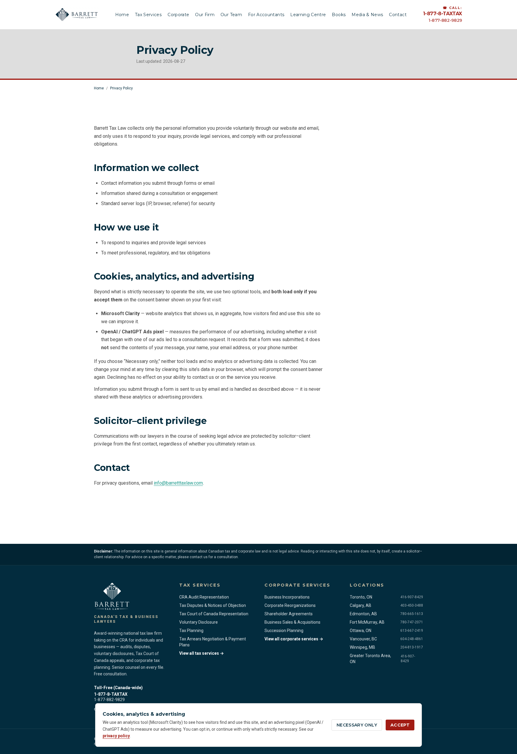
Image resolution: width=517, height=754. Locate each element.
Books (339, 14)
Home (122, 14)
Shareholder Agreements (288, 613)
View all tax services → (201, 653)
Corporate (178, 14)
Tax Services (148, 14)
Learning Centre (308, 14)
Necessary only (357, 725)
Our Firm (205, 14)
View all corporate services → (293, 639)
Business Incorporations (287, 597)
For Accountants (266, 14)
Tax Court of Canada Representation (213, 613)
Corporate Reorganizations (290, 605)
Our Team (231, 14)
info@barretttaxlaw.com (178, 483)
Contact (397, 14)
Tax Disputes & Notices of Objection (212, 605)
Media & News (367, 14)
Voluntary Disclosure (198, 622)
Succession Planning (283, 630)
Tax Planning (191, 630)
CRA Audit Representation (204, 597)
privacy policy (116, 735)
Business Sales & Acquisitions (292, 622)
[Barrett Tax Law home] (77, 14)
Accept (400, 725)
